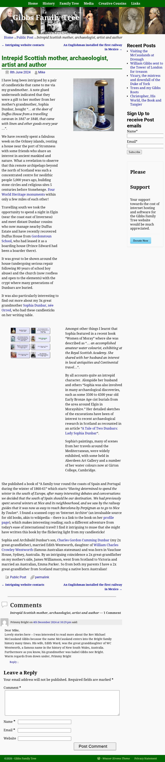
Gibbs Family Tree (46, 17)
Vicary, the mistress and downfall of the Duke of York (145, 80)
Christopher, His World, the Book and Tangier (145, 100)
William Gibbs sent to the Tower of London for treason (146, 68)
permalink (42, 577)
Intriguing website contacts (23, 45)
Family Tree (69, 3)
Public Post (24, 37)
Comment (12, 688)
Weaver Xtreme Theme (116, 758)
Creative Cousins (112, 3)
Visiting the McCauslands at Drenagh (142, 55)
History (49, 3)
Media (89, 3)
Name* (132, 131)
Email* (132, 142)
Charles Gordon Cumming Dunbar (83, 540)
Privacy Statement (145, 758)
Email (9, 730)
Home (33, 3)
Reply (14, 662)
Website (10, 738)
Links (135, 3)
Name (9, 722)
